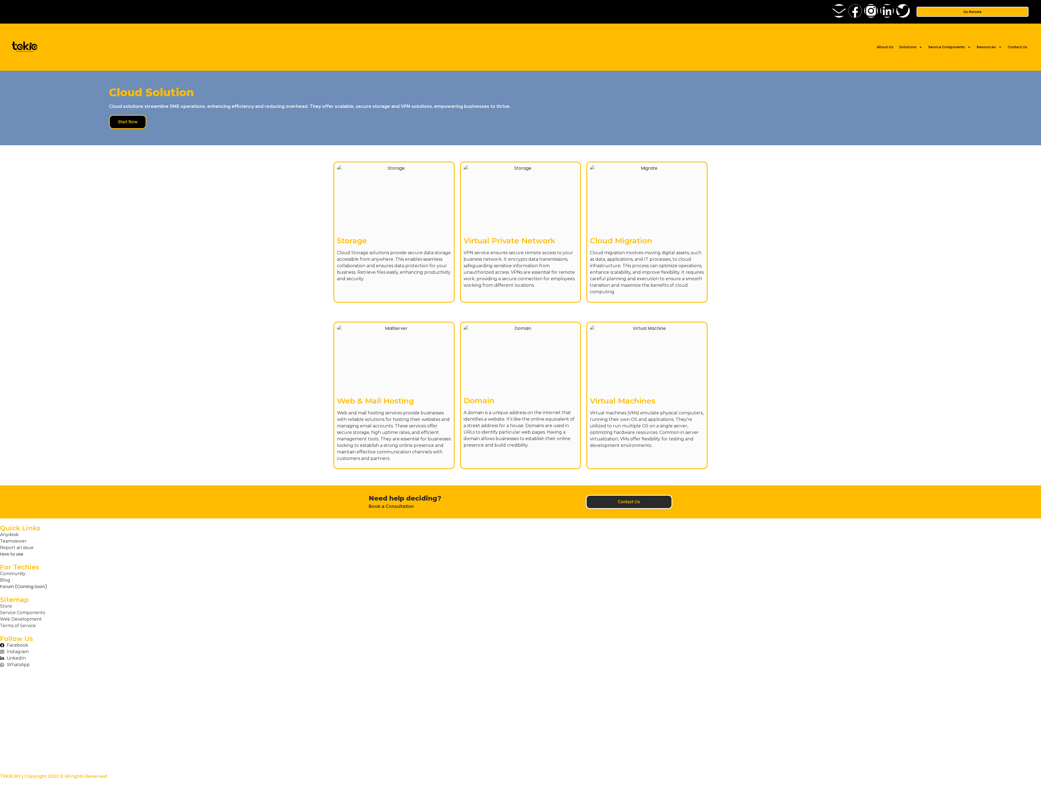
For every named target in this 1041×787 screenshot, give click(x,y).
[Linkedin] (887, 11)
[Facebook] (855, 11)
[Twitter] (903, 11)
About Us (885, 47)
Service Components (946, 47)
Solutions (907, 47)
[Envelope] (839, 11)
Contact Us (1017, 47)
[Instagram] (871, 11)
